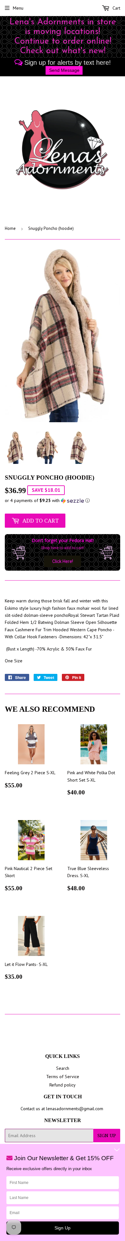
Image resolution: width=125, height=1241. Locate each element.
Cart (115, 8)
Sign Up (106, 1135)
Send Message (64, 70)
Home (10, 228)
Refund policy (62, 1085)
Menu (18, 8)
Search (62, 1068)
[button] (62, 501)
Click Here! (62, 561)
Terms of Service (62, 1076)
